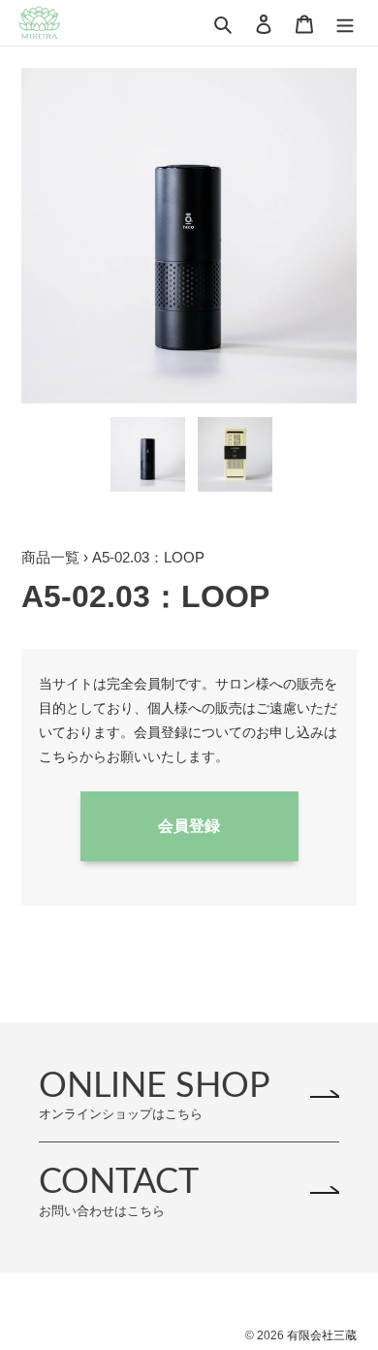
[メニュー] (345, 23)
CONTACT (119, 1190)
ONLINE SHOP (154, 1094)
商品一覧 (50, 557)
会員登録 (189, 826)
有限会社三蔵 (322, 1335)
